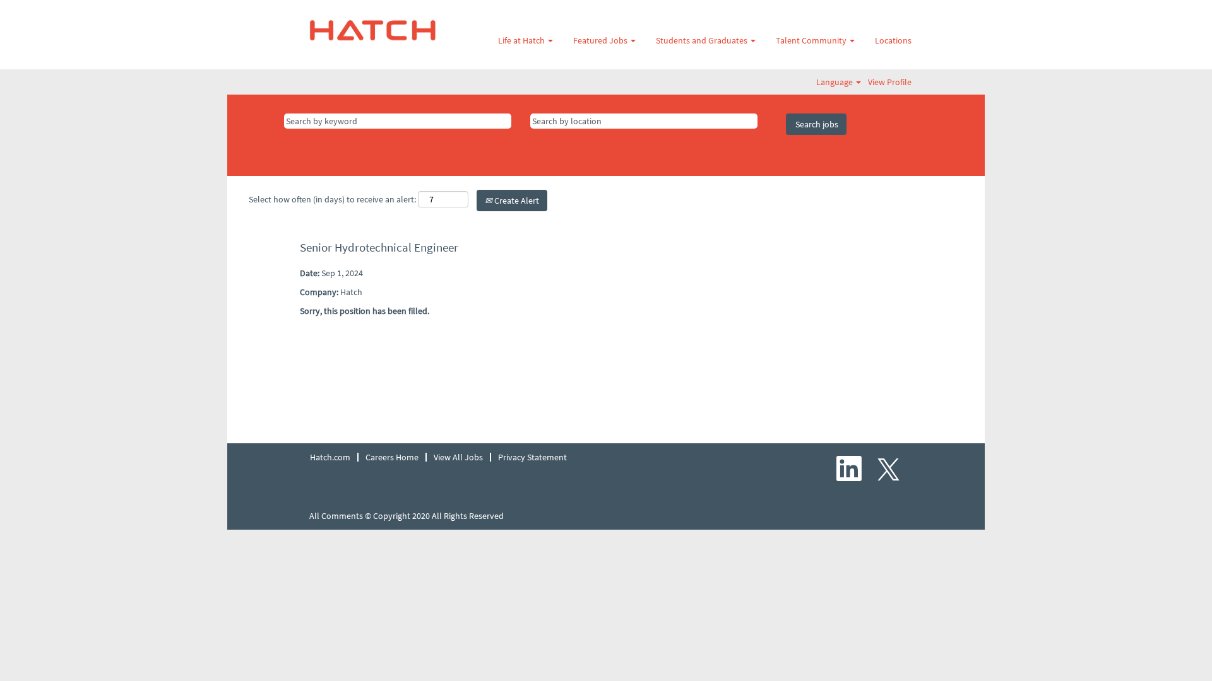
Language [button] (835, 82)
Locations (893, 40)
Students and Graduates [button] (702, 40)
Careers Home (392, 457)
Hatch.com (330, 457)
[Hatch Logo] (373, 30)
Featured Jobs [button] (601, 40)
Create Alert (515, 200)
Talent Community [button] (812, 40)
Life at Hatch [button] (522, 40)
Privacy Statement (532, 457)
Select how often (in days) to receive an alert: (332, 199)
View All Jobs (458, 457)
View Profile (890, 82)
